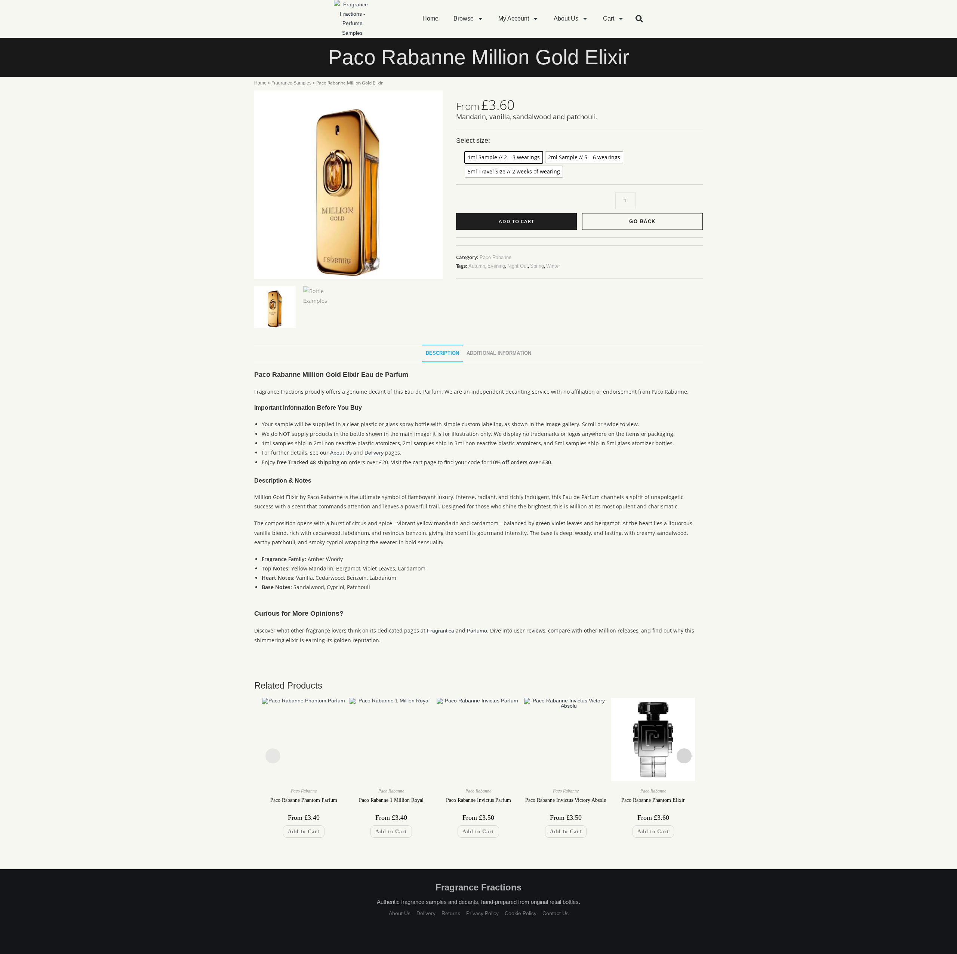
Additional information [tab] (499, 353)
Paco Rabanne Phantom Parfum (303, 800)
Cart (608, 18)
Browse (463, 18)
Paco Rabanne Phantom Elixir (653, 800)
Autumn (476, 266)
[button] (639, 18)
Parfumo (477, 631)
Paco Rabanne (495, 257)
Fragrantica (440, 631)
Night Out (517, 266)
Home (430, 18)
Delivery (374, 453)
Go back (642, 221)
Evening (496, 266)
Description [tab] (442, 353)
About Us (566, 18)
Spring (537, 266)
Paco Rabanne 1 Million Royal (391, 800)
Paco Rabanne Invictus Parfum (478, 800)
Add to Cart (516, 221)
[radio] (503, 157)
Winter (553, 266)
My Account (513, 18)
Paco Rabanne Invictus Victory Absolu (565, 800)
